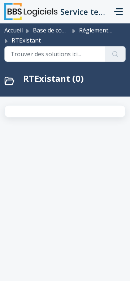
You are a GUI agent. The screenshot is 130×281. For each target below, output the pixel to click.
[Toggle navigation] (118, 11)
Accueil (13, 30)
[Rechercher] (115, 54)
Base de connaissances (64, 30)
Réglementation (100, 30)
